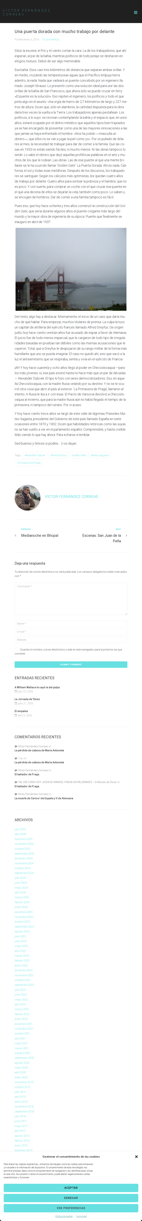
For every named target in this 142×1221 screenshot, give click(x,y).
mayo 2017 (21, 1126)
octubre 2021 (22, 1033)
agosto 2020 (22, 1062)
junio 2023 (21, 941)
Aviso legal (81, 1216)
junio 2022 (21, 994)
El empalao (21, 711)
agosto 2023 (22, 931)
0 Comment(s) (50, 39)
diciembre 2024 (24, 858)
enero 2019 (21, 1101)
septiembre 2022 (24, 984)
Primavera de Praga (29, 462)
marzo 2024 (22, 897)
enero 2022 (21, 1019)
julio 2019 (20, 1091)
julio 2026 (20, 829)
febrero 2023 (22, 960)
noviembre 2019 (24, 1082)
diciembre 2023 (24, 912)
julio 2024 (20, 877)
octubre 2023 (22, 921)
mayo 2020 (21, 1067)
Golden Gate (79, 455)
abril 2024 (20, 892)
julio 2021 (20, 1038)
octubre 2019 (22, 1087)
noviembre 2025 (24, 843)
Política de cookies (64, 1216)
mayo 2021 (21, 1043)
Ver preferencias (71, 1208)
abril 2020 (20, 1072)
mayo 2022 (21, 999)
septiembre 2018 (24, 1111)
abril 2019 (20, 1096)
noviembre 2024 (24, 863)
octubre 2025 (22, 848)
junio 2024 (21, 882)
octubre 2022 (22, 980)
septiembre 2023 (24, 926)
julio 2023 (20, 936)
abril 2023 (20, 950)
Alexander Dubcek (35, 455)
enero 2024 (21, 907)
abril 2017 (20, 1130)
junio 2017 (21, 1121)
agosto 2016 (22, 1135)
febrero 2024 (22, 902)
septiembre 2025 (24, 853)
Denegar (71, 1198)
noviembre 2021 (24, 1028)
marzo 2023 (22, 955)
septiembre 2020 (24, 1057)
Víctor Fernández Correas (71, 496)
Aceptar (71, 1187)
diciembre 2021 (24, 1023)
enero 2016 (21, 1145)
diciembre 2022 (24, 970)
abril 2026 (20, 834)
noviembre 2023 (24, 916)
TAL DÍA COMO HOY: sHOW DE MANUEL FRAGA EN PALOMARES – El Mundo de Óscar (67, 782)
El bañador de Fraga (27, 774)
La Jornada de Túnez (27, 699)
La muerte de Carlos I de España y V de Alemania (44, 798)
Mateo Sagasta (100, 455)
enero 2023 (21, 965)
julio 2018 (20, 1116)
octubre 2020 (22, 1053)
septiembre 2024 (24, 873)
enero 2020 (21, 1077)
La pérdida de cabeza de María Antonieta (39, 750)
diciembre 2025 (24, 839)
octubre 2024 (22, 868)
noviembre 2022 (24, 975)
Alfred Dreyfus (58, 455)
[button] (136, 1157)
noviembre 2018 (24, 1106)
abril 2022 (20, 1004)
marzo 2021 (22, 1048)
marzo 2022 (22, 1009)
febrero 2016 (22, 1140)
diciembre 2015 (24, 1150)
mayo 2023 (21, 946)
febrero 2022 (22, 1014)
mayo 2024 (21, 887)
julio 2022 (20, 989)
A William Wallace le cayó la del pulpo (37, 687)
